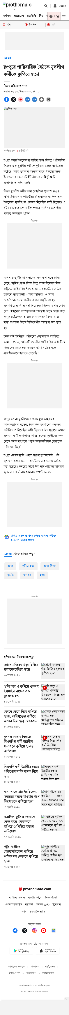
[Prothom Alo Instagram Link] (36, 931)
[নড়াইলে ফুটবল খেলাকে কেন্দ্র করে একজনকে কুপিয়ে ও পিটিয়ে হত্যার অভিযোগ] (53, 827)
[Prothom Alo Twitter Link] (26, 931)
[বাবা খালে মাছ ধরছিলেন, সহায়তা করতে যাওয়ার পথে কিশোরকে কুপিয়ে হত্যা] (53, 799)
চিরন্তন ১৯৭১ (42, 905)
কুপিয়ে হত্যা (28, 566)
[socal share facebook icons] (7, 101)
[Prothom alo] (18, 5)
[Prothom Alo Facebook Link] (17, 931)
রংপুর (10, 566)
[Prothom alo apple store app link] (48, 951)
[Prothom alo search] (46, 6)
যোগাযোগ (31, 973)
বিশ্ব (41, 16)
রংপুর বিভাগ (49, 566)
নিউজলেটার (48, 973)
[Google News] (53, 931)
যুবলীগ (11, 575)
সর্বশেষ (7, 16)
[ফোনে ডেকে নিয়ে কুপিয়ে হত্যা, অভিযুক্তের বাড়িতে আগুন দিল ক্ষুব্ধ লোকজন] (53, 719)
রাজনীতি (31, 16)
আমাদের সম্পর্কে (16, 966)
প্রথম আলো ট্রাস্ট (14, 905)
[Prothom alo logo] (34, 890)
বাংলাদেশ (19, 16)
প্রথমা (24, 912)
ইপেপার (56, 905)
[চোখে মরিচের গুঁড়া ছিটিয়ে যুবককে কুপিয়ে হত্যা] (53, 671)
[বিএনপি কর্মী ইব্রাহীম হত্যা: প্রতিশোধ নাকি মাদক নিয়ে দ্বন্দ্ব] (53, 774)
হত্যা (42, 575)
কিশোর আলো (35, 898)
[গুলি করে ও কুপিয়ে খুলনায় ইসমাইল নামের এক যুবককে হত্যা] (53, 694)
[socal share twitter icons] (14, 101)
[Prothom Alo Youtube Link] (45, 931)
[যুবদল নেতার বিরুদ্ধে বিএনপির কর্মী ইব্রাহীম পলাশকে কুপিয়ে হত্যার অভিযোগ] (53, 747)
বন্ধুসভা (29, 905)
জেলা (7, 58)
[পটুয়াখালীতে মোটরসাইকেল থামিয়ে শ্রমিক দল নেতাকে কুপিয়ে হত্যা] (53, 857)
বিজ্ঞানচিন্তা (51, 898)
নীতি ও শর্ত (14, 973)
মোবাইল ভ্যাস (37, 912)
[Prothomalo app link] (21, 951)
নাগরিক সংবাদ (17, 898)
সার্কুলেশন (50, 966)
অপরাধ (27, 575)
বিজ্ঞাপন (35, 966)
